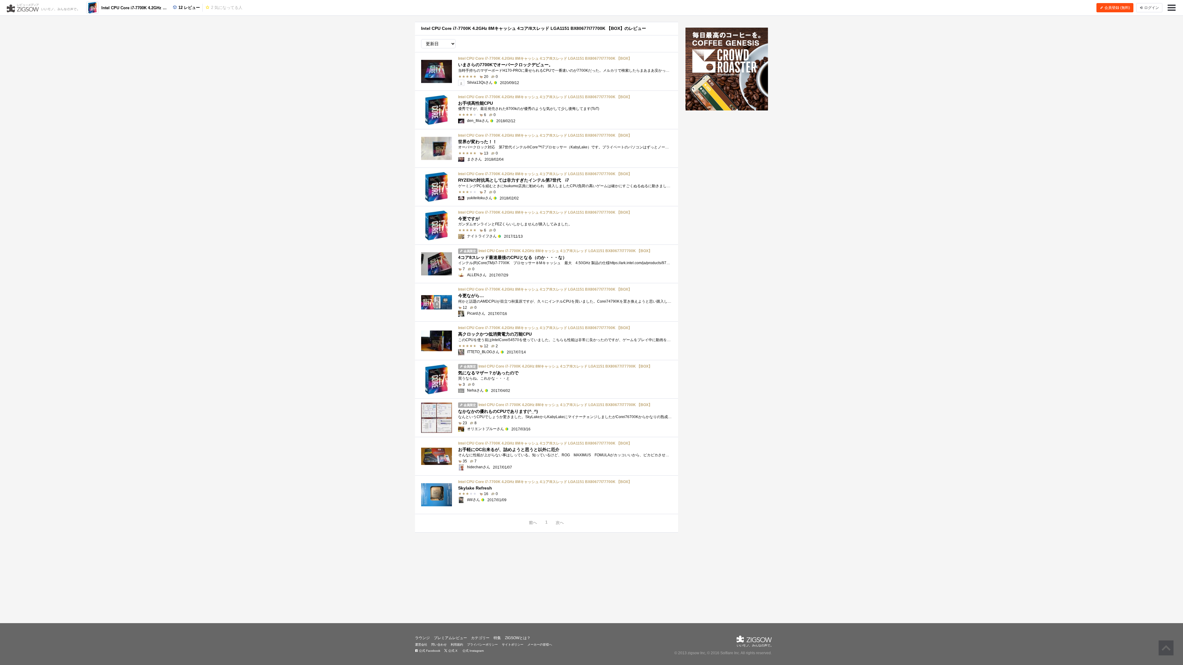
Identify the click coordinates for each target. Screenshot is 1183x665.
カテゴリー (480, 638)
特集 (497, 638)
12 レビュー (188, 7)
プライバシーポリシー (482, 644)
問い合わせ (439, 644)
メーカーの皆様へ (539, 644)
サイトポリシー (512, 644)
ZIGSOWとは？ (518, 638)
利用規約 (457, 644)
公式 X (452, 650)
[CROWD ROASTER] (726, 69)
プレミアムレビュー (450, 638)
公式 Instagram (472, 650)
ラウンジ (422, 638)
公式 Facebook (429, 650)
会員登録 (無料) (1117, 8)
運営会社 (421, 644)
